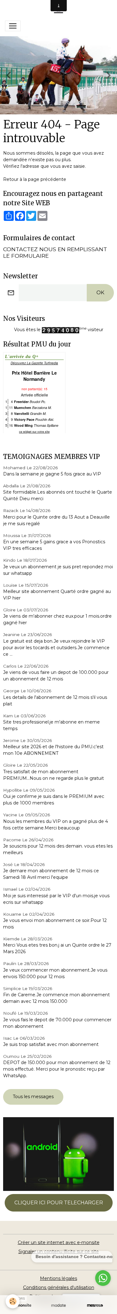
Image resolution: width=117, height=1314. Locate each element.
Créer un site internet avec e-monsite (59, 1242)
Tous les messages (33, 1096)
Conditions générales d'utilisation (58, 1287)
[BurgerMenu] (13, 26)
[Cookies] (13, 1301)
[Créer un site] (22, 1305)
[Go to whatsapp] (103, 1278)
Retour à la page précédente (34, 179)
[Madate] (58, 1305)
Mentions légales (58, 1278)
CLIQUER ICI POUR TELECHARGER (58, 1203)
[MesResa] (95, 1305)
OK (100, 293)
